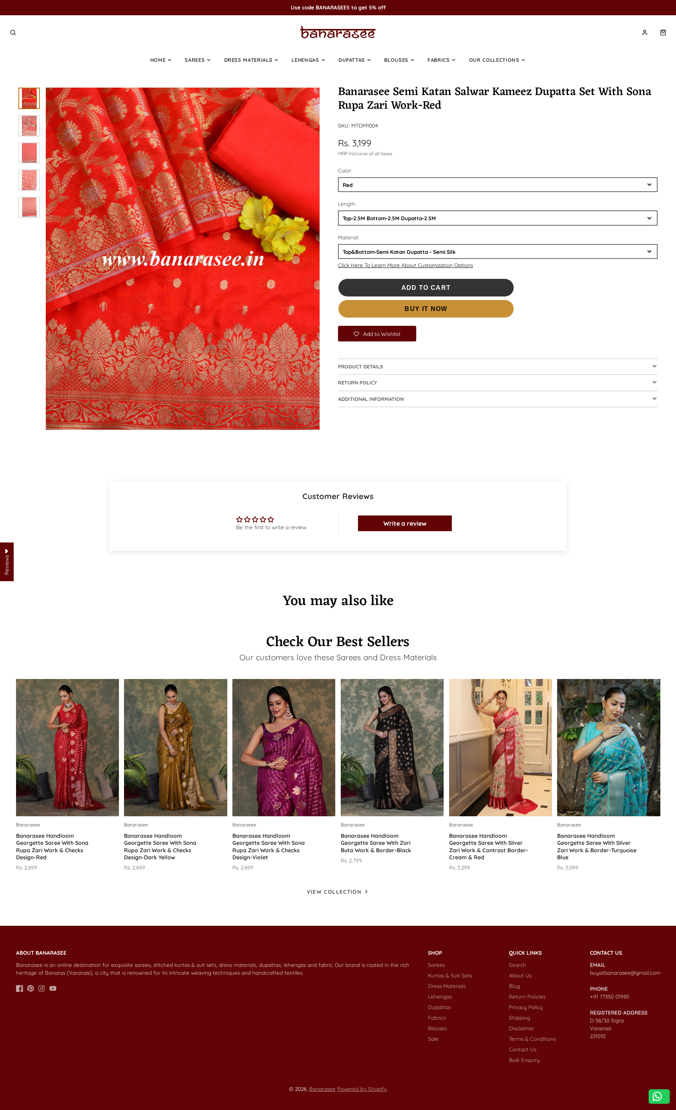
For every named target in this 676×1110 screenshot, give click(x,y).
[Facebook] (19, 988)
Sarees (195, 60)
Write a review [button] (404, 523)
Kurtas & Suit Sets (450, 975)
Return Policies (527, 996)
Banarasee (322, 1088)
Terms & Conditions (532, 1038)
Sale (433, 1038)
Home (158, 60)
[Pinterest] (30, 988)
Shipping (519, 1017)
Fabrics (439, 60)
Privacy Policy (526, 1007)
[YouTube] (52, 988)
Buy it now (426, 308)
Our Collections (494, 60)
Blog (514, 985)
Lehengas (305, 60)
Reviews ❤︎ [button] (6, 562)
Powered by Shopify (362, 1088)
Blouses (396, 60)
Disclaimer (521, 1028)
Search (517, 964)
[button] (377, 333)
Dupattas (351, 60)
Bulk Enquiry (524, 1059)
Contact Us (522, 1049)
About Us (520, 975)
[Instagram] (41, 988)
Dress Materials (248, 60)
